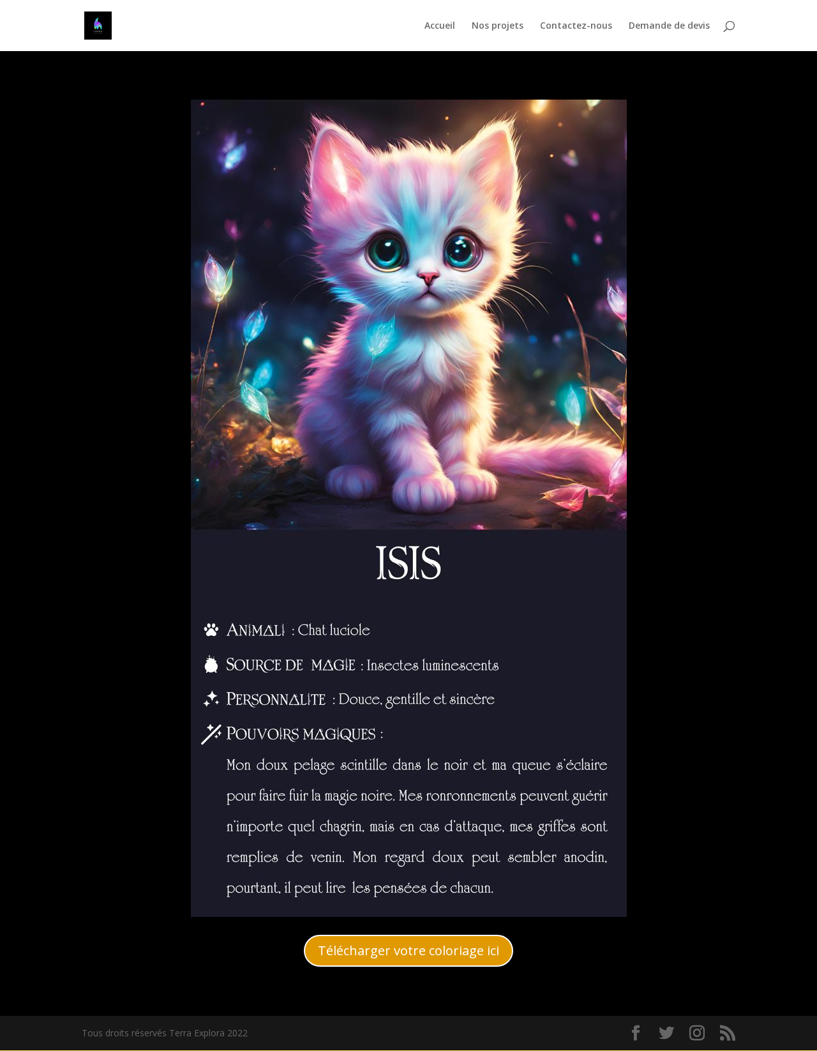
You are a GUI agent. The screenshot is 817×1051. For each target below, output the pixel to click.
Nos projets (497, 26)
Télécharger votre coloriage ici (408, 950)
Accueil (439, 26)
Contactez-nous (576, 26)
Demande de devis (669, 26)
